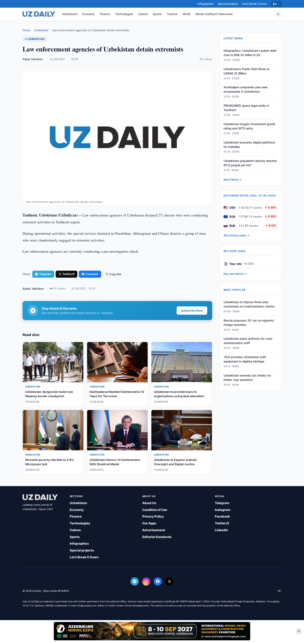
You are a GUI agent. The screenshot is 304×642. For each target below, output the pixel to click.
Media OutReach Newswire (214, 14)
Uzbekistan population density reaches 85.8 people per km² (250, 163)
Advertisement (153, 530)
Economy (88, 14)
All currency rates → (236, 235)
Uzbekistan (69, 14)
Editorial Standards (156, 537)
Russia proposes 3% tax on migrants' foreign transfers (249, 322)
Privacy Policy (153, 516)
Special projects (228, 3)
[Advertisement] (152, 631)
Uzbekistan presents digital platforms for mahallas (249, 144)
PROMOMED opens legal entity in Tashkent (246, 108)
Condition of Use (154, 510)
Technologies (124, 14)
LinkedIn (221, 530)
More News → (233, 179)
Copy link (115, 274)
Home (26, 30)
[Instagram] (146, 581)
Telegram (45, 274)
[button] (278, 14)
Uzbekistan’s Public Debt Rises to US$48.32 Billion (246, 71)
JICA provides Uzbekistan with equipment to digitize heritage (245, 359)
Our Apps (149, 523)
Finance (105, 14)
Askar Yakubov (33, 59)
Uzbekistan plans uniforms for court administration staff (248, 341)
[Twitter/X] (169, 581)
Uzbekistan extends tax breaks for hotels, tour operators (247, 377)
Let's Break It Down (254, 3)
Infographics (205, 3)
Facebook (91, 274)
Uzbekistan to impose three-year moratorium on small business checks (249, 304)
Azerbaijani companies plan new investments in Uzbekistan (246, 89)
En (275, 4)
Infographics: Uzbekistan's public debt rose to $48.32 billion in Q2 (250, 53)
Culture (143, 14)
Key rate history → (235, 274)
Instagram (222, 510)
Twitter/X (68, 274)
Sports (157, 14)
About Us (149, 503)
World (186, 14)
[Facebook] (158, 581)
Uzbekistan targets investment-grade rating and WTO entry (249, 126)
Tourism (172, 14)
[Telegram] (134, 581)
